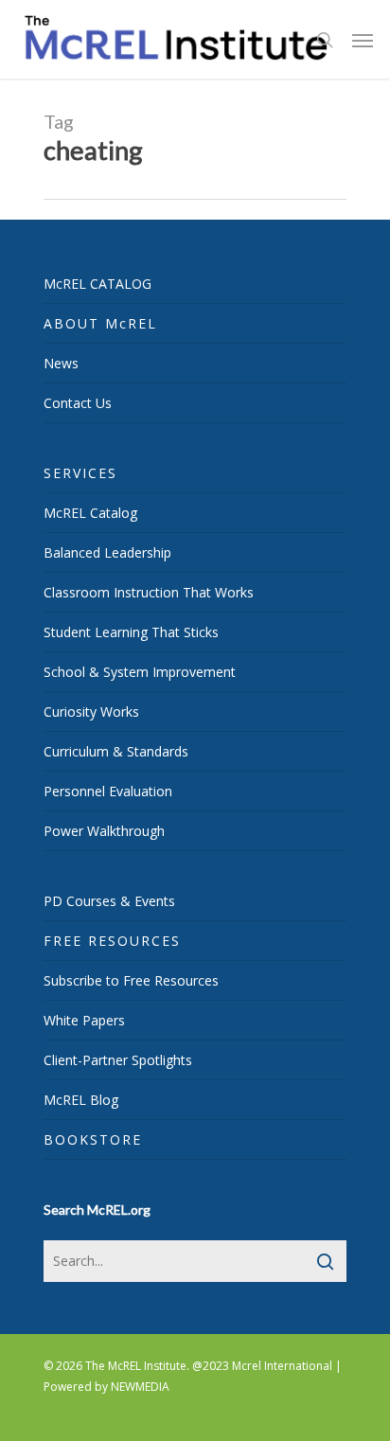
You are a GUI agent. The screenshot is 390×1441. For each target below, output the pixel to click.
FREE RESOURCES (112, 941)
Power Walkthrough (104, 831)
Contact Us (78, 403)
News (61, 363)
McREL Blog (81, 1100)
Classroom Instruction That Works (149, 592)
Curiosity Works (91, 711)
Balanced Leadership (107, 552)
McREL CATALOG (97, 284)
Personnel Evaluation (108, 791)
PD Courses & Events (109, 901)
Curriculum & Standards (116, 751)
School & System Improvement (140, 672)
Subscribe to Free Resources (131, 980)
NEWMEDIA (140, 1387)
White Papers (84, 1020)
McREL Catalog (90, 513)
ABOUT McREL (100, 323)
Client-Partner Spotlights (118, 1060)
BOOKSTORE (93, 1139)
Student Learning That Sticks (131, 632)
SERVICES (80, 473)
